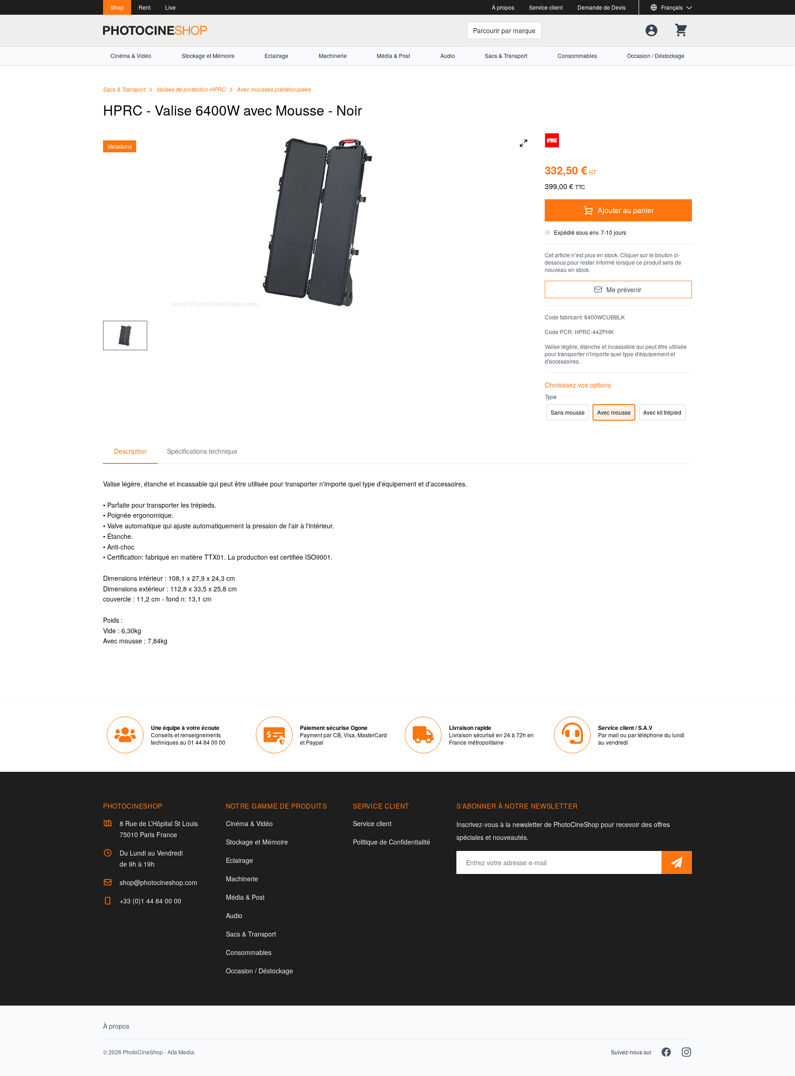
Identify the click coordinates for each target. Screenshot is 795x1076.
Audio (447, 55)
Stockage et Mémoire (208, 55)
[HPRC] (618, 140)
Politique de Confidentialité (391, 841)
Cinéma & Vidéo (130, 55)
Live (170, 7)
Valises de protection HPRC (191, 89)
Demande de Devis (601, 7)
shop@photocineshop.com (158, 882)
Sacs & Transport (506, 55)
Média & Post (393, 55)
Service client (546, 7)
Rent (144, 7)
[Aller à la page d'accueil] (155, 30)
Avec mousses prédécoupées (274, 89)
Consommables (577, 55)
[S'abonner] (677, 862)
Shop (117, 7)
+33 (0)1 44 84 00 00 (150, 900)
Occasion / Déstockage (656, 55)
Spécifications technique (202, 451)
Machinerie (333, 55)
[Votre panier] (681, 30)
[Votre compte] (651, 30)
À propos (503, 7)
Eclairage (276, 55)
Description (130, 451)
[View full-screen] (523, 143)
